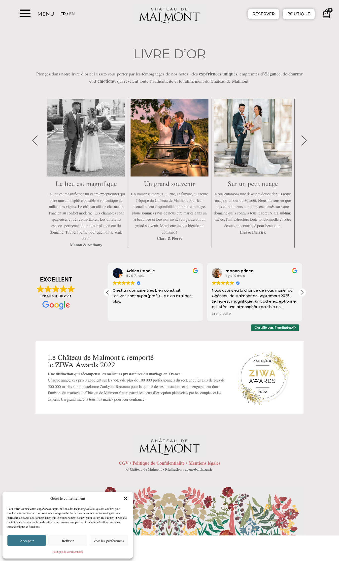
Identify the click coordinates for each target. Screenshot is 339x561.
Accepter (27, 540)
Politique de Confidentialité (159, 463)
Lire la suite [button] (221, 314)
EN (72, 13)
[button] (125, 498)
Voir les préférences (108, 540)
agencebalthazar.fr (199, 469)
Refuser (68, 540)
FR (63, 13)
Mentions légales (204, 463)
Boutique (298, 14)
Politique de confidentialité (67, 552)
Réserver (263, 14)
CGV (124, 463)
